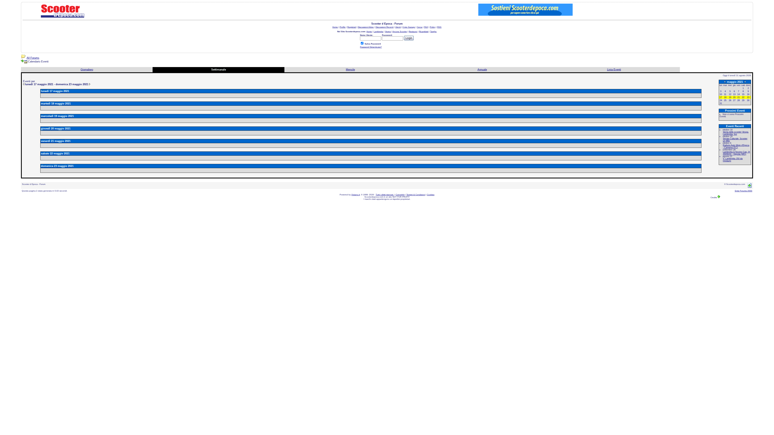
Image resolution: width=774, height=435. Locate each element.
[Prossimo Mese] (745, 81)
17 (721, 97)
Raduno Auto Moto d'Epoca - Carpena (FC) (736, 146)
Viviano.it (355, 195)
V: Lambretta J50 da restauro (733, 159)
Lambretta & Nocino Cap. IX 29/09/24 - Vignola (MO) (736, 153)
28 (738, 100)
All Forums (33, 57)
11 (725, 94)
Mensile (350, 69)
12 (730, 94)
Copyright (400, 195)
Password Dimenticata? (371, 47)
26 (730, 100)
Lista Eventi (614, 69)
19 (730, 97)
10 (721, 94)
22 (743, 97)
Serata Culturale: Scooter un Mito (735, 139)
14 (738, 94)
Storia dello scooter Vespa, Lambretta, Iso (736, 133)
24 (721, 100)
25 (725, 100)
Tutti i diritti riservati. (385, 195)
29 (743, 100)
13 (734, 94)
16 (748, 94)
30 (748, 100)
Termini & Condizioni (415, 195)
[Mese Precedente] (724, 81)
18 (725, 97)
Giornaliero (87, 69)
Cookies (430, 195)
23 (748, 97)
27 (734, 100)
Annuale (482, 69)
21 (738, 97)
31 (721, 103)
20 (734, 97)
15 (743, 94)
